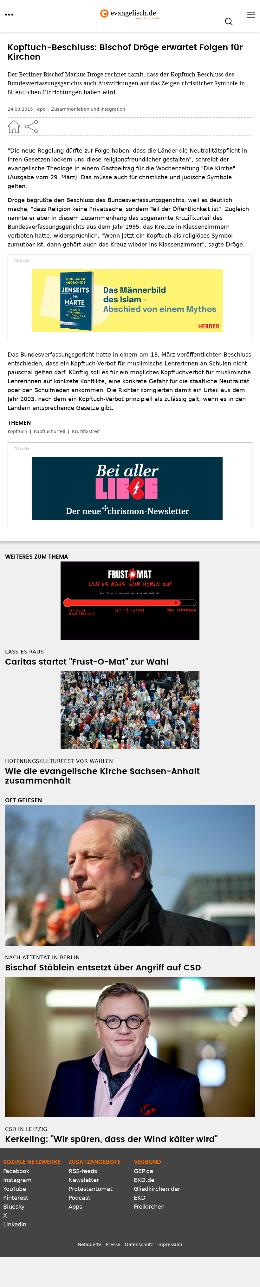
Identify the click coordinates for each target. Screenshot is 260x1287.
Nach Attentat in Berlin (42, 958)
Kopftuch (17, 431)
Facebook (16, 1171)
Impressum (169, 1244)
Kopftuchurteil (49, 431)
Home (14, 126)
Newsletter (83, 1180)
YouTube (14, 1188)
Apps (75, 1206)
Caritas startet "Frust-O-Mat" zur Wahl (87, 662)
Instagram (17, 1180)
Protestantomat (90, 1188)
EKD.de (144, 1180)
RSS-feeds (82, 1171)
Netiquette (89, 1244)
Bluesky (14, 1206)
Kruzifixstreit (86, 431)
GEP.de (143, 1171)
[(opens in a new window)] (127, 300)
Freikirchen (149, 1206)
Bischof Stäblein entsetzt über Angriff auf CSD (103, 968)
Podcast (79, 1197)
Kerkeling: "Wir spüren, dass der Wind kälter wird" (111, 1139)
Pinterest (15, 1197)
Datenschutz (139, 1244)
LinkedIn (14, 1224)
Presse (113, 1244)
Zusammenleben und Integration (88, 109)
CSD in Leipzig (26, 1129)
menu (9, 15)
